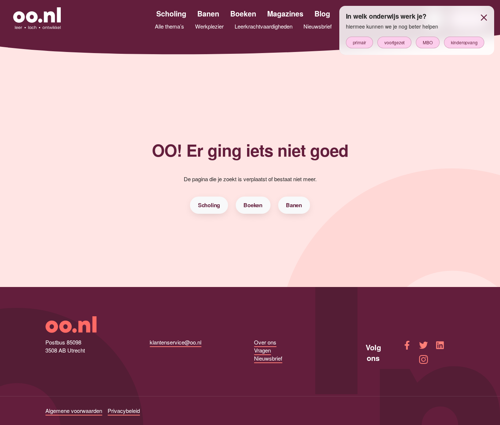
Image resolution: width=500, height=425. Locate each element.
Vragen (262, 350)
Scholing (209, 205)
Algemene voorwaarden (73, 410)
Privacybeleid (124, 410)
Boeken (252, 205)
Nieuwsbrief (268, 358)
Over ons (265, 342)
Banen (294, 205)
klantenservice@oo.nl (175, 342)
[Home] (37, 19)
